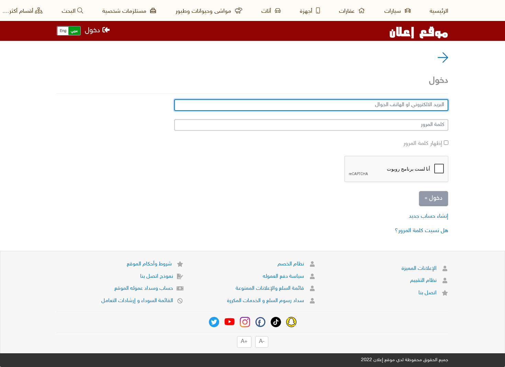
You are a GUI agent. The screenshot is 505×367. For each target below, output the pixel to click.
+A (244, 342)
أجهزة (307, 11)
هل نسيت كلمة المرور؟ (421, 230)
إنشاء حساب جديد (428, 216)
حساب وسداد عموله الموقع (143, 288)
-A (262, 342)
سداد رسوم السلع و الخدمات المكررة (266, 301)
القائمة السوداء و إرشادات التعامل (137, 301)
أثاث (267, 11)
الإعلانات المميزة (420, 268)
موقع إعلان (418, 31)
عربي (74, 31)
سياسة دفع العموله (284, 276)
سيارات (393, 11)
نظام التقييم (424, 280)
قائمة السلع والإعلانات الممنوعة (270, 288)
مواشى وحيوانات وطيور (204, 11)
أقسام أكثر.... (17, 11)
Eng (63, 31)
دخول (93, 30)
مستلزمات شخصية (125, 11)
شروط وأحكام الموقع (150, 264)
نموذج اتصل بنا (156, 276)
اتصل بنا (428, 293)
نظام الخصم (291, 264)
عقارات (347, 11)
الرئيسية (439, 11)
